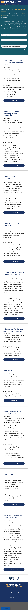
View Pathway (14, 100)
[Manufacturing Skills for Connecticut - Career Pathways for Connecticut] (11, 2)
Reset (25, 50)
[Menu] (26, 2)
